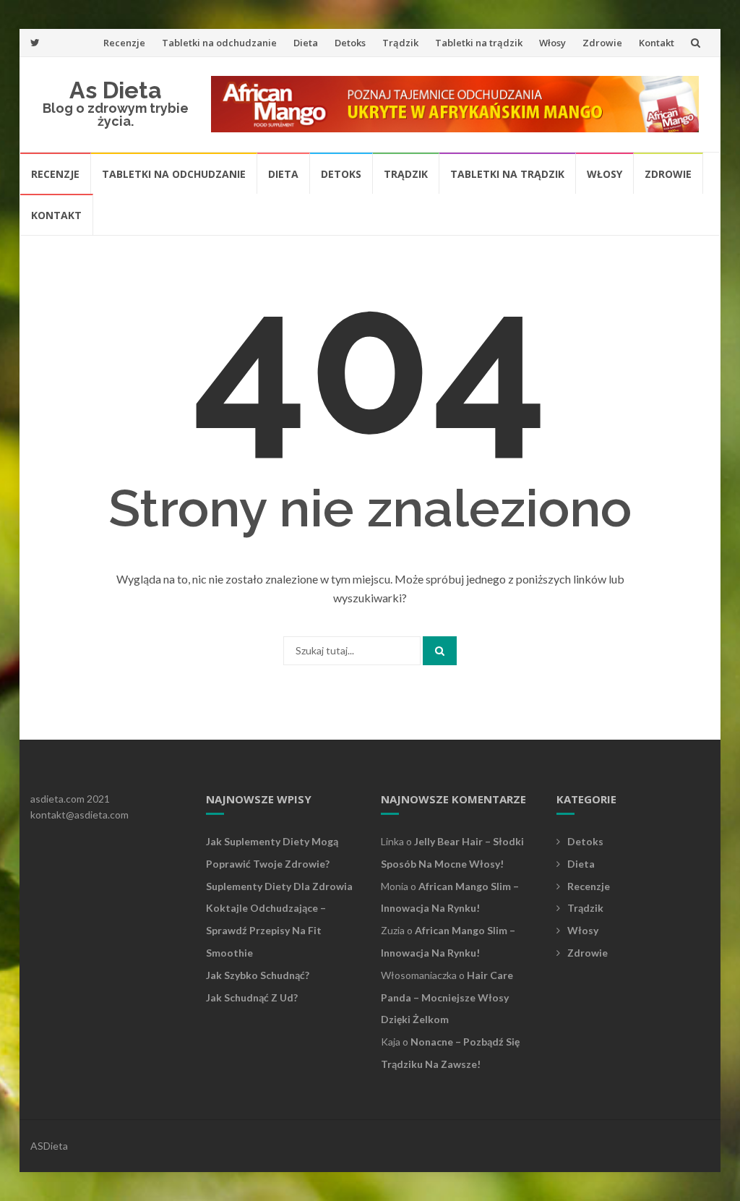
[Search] (440, 650)
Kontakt (656, 42)
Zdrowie (602, 42)
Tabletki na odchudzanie (219, 42)
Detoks (350, 42)
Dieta (305, 42)
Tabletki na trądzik (478, 42)
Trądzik (400, 42)
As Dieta (115, 90)
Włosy (552, 42)
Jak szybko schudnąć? (257, 975)
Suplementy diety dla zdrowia (279, 886)
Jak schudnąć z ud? (252, 997)
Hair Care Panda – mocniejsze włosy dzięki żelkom (447, 997)
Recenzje (124, 42)
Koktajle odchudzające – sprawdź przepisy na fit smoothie (266, 930)
